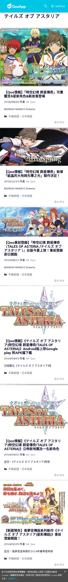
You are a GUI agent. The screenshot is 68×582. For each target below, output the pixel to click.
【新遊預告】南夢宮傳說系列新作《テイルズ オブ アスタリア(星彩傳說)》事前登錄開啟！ (34, 534)
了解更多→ (12, 578)
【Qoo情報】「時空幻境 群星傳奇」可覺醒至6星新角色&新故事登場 (33, 94)
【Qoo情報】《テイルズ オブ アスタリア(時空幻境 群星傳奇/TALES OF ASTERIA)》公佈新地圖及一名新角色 (32, 445)
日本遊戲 (27, 116)
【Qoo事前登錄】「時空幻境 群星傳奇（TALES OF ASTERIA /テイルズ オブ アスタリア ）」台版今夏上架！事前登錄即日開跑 (33, 248)
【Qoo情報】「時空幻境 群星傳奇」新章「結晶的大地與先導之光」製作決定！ (33, 174)
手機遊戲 (13, 116)
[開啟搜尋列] (45, 6)
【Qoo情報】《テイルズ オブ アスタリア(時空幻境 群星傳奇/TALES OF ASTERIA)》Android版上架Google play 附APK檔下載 (32, 347)
